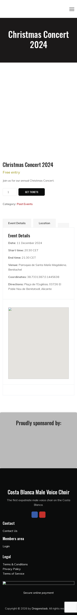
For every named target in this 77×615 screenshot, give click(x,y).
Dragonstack (40, 608)
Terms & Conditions (15, 564)
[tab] (63, 225)
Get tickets (31, 192)
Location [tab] (44, 223)
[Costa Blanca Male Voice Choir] (38, 9)
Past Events (25, 204)
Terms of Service (13, 573)
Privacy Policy (12, 569)
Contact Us (10, 531)
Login (6, 546)
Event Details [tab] (17, 223)
